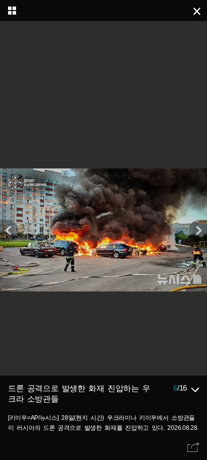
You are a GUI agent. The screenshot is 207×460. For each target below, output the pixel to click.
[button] (198, 230)
